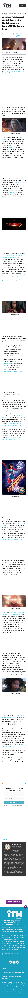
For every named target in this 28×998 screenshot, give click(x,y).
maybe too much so (19, 182)
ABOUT (4, 968)
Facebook (14, 962)
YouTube (10, 962)
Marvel (5, 14)
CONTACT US (6, 972)
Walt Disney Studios (20, 13)
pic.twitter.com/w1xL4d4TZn (13, 371)
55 (21, 36)
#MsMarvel (7, 363)
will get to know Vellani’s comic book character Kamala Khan (13, 255)
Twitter (17, 962)
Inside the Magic (16, 992)
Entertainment (10, 13)
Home (3, 13)
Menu (22, 5)
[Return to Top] (25, 907)
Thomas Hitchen (16, 844)
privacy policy (6, 984)
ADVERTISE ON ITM (18, 972)
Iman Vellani (13, 192)
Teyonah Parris (12, 190)
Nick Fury (12, 147)
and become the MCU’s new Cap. (12, 539)
